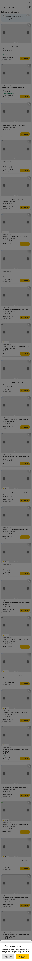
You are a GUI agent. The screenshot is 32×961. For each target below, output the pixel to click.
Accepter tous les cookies (22, 956)
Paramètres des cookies (8, 956)
